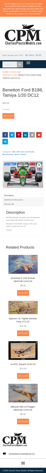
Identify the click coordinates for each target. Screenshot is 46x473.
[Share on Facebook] (5, 135)
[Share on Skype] (5, 141)
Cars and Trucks (27, 152)
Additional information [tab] (13, 200)
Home (5, 72)
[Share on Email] (39, 135)
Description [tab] (9, 195)
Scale (17, 154)
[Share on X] (12, 135)
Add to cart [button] (23, 292)
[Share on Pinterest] (18, 135)
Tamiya (23, 154)
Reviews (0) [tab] (9, 204)
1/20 (15, 75)
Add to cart (8, 115)
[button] (39, 165)
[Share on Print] (32, 135)
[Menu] (28, 63)
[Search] (20, 64)
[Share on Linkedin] (25, 135)
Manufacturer (8, 154)
